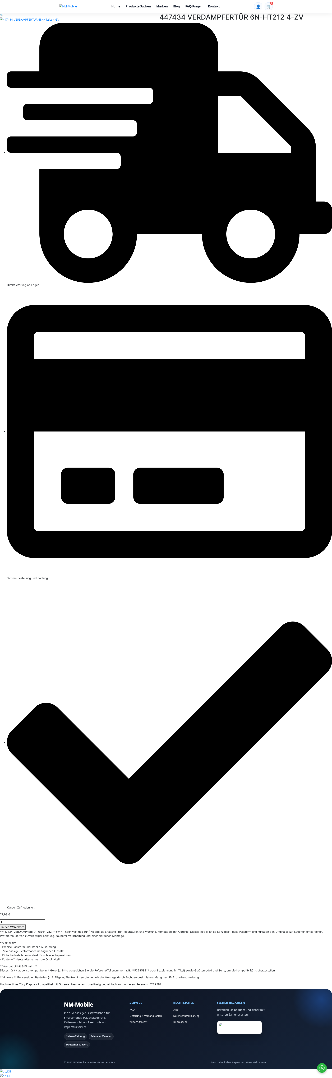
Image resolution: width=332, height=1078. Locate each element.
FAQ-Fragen (193, 6)
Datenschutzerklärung (186, 1015)
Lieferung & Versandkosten (146, 1015)
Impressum (180, 1022)
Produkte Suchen (138, 6)
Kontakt (214, 6)
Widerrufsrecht (138, 1022)
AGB (176, 1009)
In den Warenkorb (12, 927)
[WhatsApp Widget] (322, 1068)
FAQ (132, 1009)
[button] (1, 15)
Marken (162, 6)
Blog (176, 6)
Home (115, 6)
